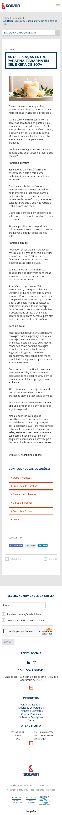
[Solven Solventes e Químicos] (18, 6)
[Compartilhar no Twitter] (30, 545)
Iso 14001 (31, 797)
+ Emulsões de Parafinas (24, 486)
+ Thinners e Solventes (23, 494)
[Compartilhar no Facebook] (16, 545)
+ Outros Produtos (21, 477)
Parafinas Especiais (31, 704)
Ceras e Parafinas (31, 714)
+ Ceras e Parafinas (22, 502)
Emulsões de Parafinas (31, 707)
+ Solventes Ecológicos (24, 511)
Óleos (31, 720)
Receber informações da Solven (24, 614)
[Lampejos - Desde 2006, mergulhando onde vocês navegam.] (31, 811)
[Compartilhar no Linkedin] (43, 545)
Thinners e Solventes (31, 710)
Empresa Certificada (17, 801)
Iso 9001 (16, 797)
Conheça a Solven (31, 670)
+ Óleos (15, 519)
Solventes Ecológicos (31, 717)
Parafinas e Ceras (31, 455)
